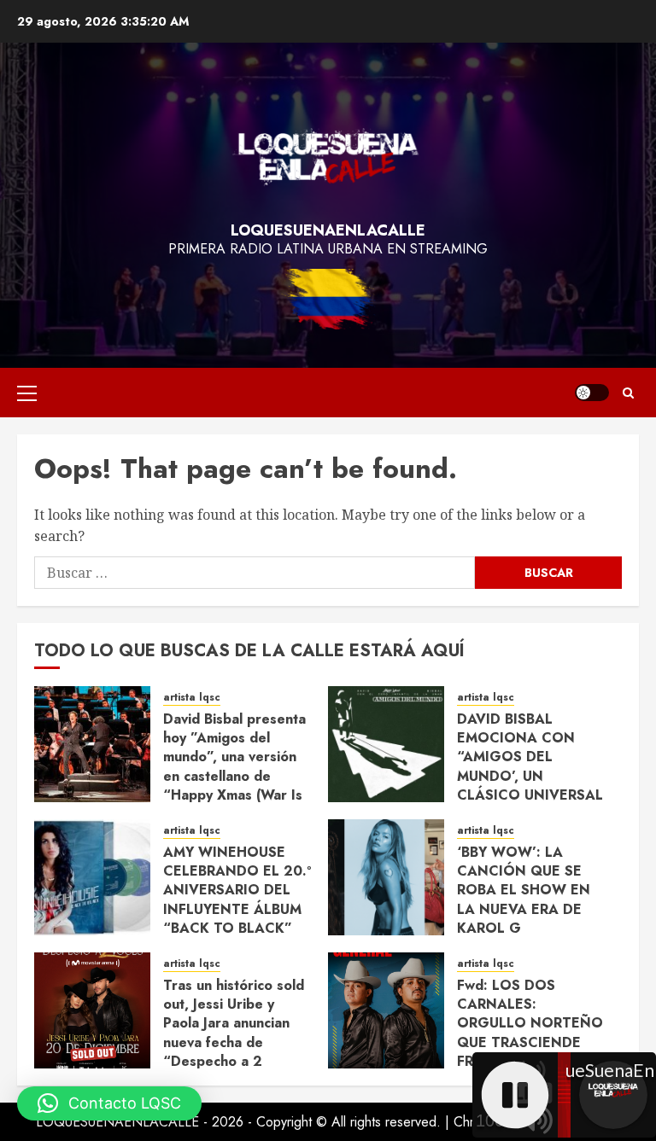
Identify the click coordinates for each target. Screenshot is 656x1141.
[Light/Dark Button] (592, 392)
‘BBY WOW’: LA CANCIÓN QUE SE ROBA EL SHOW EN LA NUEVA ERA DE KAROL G (523, 890)
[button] (27, 392)
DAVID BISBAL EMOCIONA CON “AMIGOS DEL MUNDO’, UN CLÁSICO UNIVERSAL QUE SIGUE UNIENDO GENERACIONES (531, 776)
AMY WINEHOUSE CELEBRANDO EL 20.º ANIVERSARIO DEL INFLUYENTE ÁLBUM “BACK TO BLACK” (237, 890)
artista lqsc (191, 697)
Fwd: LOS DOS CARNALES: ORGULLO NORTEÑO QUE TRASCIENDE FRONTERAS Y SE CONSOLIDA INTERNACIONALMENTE (541, 1042)
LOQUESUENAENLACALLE (328, 230)
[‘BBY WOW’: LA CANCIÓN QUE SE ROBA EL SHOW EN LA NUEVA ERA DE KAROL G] (386, 877)
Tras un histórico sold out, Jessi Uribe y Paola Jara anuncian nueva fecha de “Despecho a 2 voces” (233, 1033)
